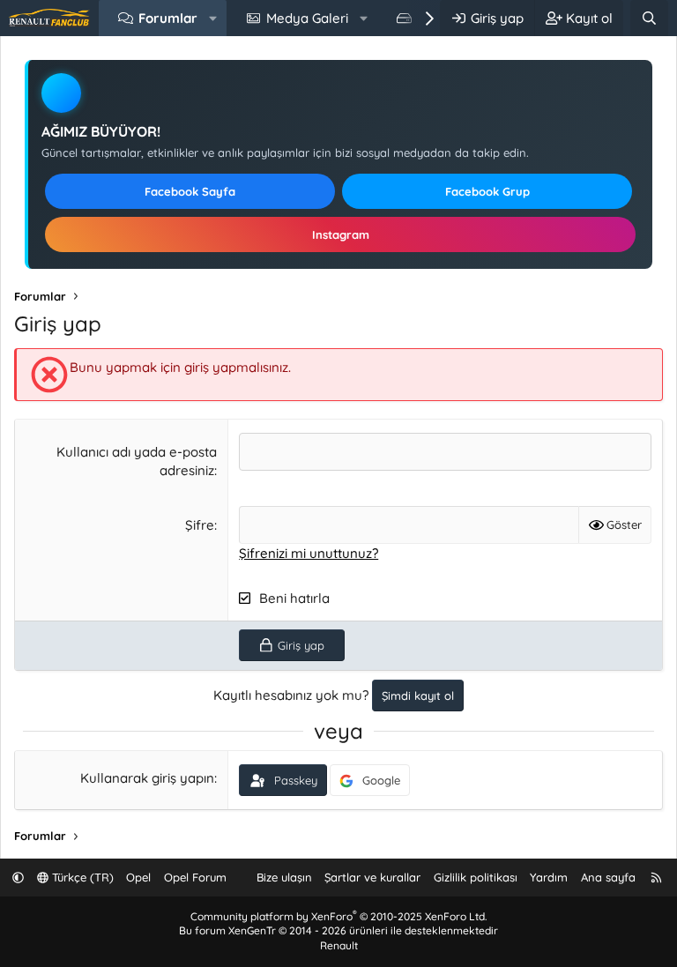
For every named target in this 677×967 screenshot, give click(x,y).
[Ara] (649, 18)
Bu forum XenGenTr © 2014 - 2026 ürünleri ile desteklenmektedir (338, 930)
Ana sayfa (608, 877)
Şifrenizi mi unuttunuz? (308, 553)
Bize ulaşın (284, 877)
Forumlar (167, 18)
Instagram (340, 234)
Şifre (199, 525)
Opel (138, 877)
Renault (339, 945)
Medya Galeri (307, 18)
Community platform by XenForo (338, 916)
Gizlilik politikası (475, 877)
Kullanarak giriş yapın (147, 778)
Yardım (549, 877)
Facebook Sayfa (190, 191)
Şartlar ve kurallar (372, 877)
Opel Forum (195, 877)
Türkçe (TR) (81, 877)
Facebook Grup (487, 191)
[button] (213, 18)
